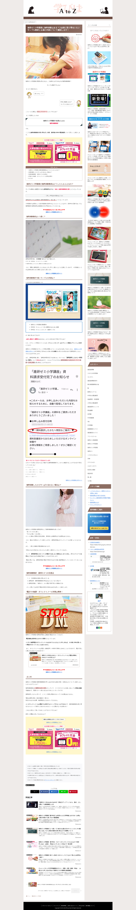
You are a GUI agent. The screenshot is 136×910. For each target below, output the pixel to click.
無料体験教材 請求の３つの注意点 (38, 174)
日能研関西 (93, 554)
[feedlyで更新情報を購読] (99, 628)
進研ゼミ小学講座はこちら (54, 722)
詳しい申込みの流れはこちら (55, 195)
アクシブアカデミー (96, 505)
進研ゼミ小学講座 (30, 785)
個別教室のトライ (95, 581)
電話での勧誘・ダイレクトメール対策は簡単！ (41, 176)
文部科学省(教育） (95, 542)
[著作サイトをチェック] (97, 628)
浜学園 (92, 566)
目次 (52, 167)
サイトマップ (57, 905)
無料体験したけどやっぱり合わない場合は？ (40, 172)
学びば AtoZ (81, 905)
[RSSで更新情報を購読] (101, 628)
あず (99, 601)
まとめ (31, 178)
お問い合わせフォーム (72, 905)
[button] (109, 25)
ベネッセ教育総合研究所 (97, 549)
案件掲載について (90, 905)
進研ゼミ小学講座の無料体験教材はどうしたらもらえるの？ (44, 170)
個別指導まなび (94, 502)
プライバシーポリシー (49, 780)
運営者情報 (63, 905)
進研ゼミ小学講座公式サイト (54, 212)
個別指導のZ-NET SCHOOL (97, 495)
